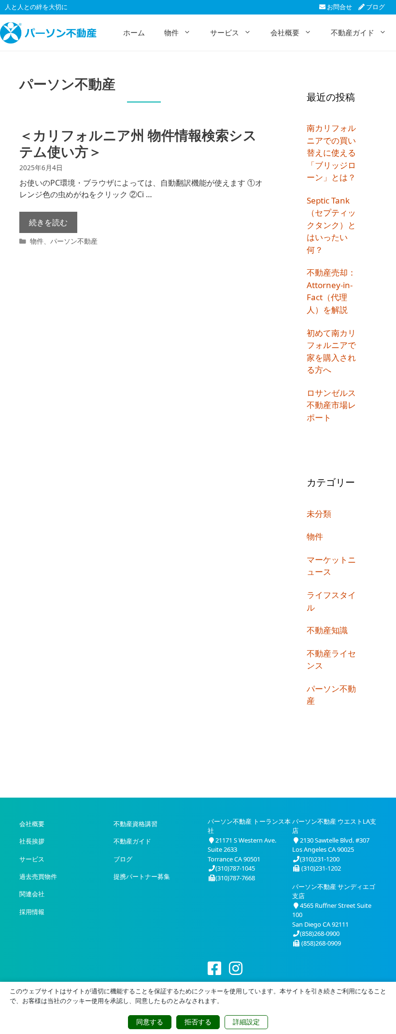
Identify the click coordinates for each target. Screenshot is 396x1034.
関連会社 (31, 893)
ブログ (375, 6)
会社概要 (284, 32)
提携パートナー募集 (141, 876)
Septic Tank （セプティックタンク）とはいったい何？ (331, 225)
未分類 (319, 513)
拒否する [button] (198, 1022)
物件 (171, 32)
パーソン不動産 (74, 241)
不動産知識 (327, 630)
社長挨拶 (31, 841)
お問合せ (338, 6)
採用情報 (31, 911)
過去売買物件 (38, 876)
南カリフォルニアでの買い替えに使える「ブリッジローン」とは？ (331, 152)
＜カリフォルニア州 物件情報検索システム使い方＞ (138, 143)
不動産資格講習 (135, 823)
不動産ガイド (352, 32)
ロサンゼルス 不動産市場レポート (331, 405)
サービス (224, 32)
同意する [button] (149, 1022)
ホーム (134, 32)
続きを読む (48, 222)
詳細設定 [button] (246, 1022)
